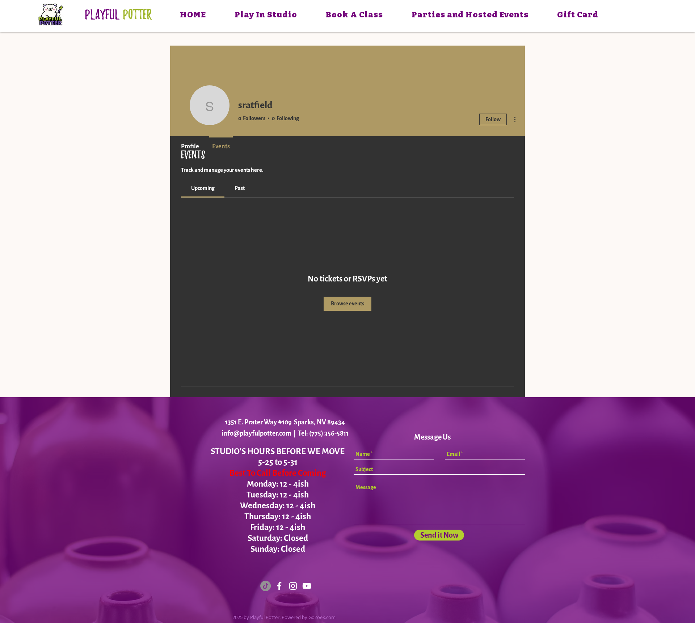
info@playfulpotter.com (256, 433)
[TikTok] (265, 586)
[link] (203, 188)
